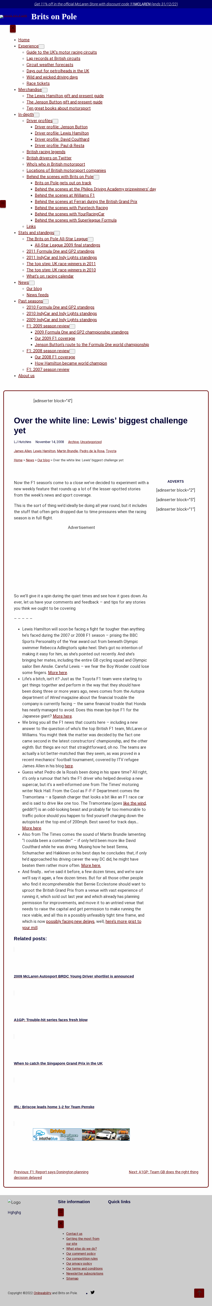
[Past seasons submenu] (46, 301)
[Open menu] (3, 204)
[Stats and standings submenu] (57, 233)
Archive (73, 442)
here (69, 765)
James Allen (23, 451)
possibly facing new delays (70, 921)
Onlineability (42, 1293)
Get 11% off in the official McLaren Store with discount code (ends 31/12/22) (106, 4)
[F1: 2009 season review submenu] (72, 326)
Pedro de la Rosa (92, 451)
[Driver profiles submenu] (55, 121)
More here (57, 672)
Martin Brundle (67, 451)
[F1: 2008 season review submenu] (72, 351)
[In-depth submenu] (36, 115)
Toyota (111, 451)
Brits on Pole (54, 16)
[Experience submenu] (41, 46)
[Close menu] (13, 29)
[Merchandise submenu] (44, 90)
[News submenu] (32, 283)
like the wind (134, 803)
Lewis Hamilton (44, 451)
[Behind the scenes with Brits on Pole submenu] (96, 177)
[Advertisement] (81, 560)
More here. (91, 865)
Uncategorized (91, 442)
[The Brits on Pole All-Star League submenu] (90, 239)
